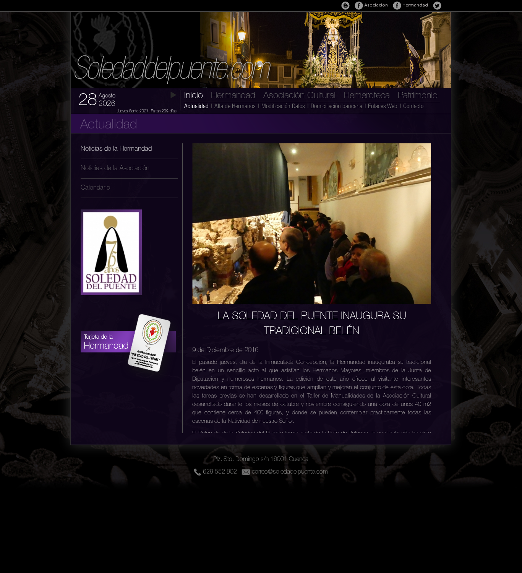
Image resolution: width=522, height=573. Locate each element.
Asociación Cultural (299, 96)
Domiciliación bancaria (336, 107)
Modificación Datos (283, 107)
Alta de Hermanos (235, 107)
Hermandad (233, 96)
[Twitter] (437, 6)
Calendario (95, 188)
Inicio (193, 96)
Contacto (413, 107)
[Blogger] (345, 6)
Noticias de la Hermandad (116, 149)
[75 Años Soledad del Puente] (111, 300)
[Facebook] (397, 6)
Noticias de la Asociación (115, 169)
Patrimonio (418, 96)
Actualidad (196, 107)
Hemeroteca (367, 96)
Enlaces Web (382, 107)
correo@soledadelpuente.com (290, 472)
